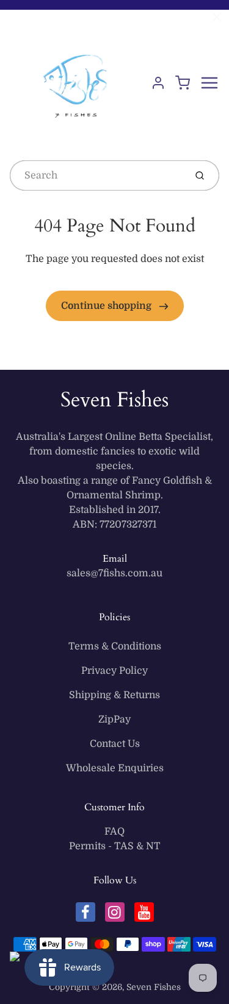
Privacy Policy (114, 670)
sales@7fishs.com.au (114, 573)
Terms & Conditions (114, 646)
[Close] (217, 17)
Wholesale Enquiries (115, 768)
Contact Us (115, 743)
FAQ (114, 831)
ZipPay (114, 719)
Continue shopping (107, 305)
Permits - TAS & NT (115, 846)
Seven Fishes (114, 400)
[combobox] (96, 175)
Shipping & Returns (114, 695)
